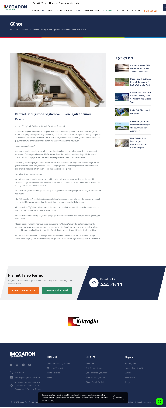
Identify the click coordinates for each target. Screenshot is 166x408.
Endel (49, 377)
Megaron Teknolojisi (55, 368)
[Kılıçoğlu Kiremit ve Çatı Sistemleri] (83, 321)
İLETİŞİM (136, 10)
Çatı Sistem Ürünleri (94, 368)
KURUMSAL (37, 10)
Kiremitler (90, 363)
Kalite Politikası (54, 372)
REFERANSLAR (123, 10)
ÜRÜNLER (51, 10)
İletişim (128, 382)
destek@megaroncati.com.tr (65, 3)
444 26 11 (41, 3)
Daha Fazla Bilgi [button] (48, 400)
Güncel (128, 372)
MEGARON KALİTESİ (69, 10)
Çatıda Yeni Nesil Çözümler (58, 363)
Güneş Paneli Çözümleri (96, 382)
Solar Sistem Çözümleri (96, 377)
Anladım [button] (119, 397)
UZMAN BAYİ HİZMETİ (92, 10)
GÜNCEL (109, 10)
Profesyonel (130, 363)
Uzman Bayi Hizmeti (57, 290)
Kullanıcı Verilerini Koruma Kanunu (141, 402)
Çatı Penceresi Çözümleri (96, 372)
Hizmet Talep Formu (23, 290)
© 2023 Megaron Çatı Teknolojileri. (25, 402)
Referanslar (130, 377)
